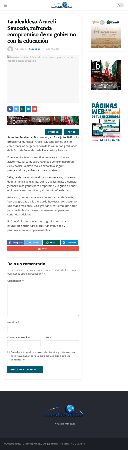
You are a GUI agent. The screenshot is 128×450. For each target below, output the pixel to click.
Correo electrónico (19, 337)
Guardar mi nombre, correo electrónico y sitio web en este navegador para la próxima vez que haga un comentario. (43, 355)
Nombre (13, 322)
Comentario (15, 280)
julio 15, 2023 (52, 48)
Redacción (34, 48)
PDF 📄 (72, 131)
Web (48, 337)
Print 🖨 (53, 131)
